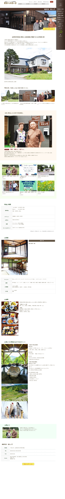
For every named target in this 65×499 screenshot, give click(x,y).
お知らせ (35, 1)
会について (30, 1)
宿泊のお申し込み (46, 1)
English (52, 1)
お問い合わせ (40, 1)
